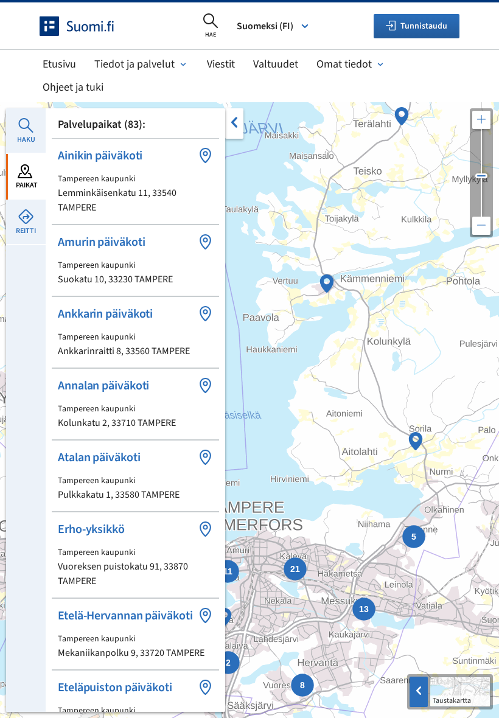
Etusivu (59, 64)
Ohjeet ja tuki (73, 87)
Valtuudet (275, 64)
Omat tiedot (344, 64)
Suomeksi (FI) (265, 26)
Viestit (221, 64)
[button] (135, 181)
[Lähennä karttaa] (481, 120)
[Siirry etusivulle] (88, 26)
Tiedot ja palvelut (134, 64)
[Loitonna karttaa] (481, 226)
